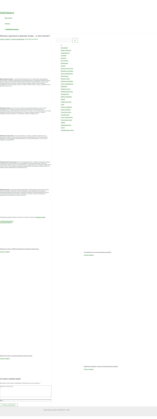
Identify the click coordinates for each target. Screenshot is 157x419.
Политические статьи (67, 91)
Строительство (65, 114)
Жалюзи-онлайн (40, 217)
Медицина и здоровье (67, 71)
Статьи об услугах (66, 112)
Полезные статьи (65, 89)
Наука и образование (67, 73)
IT (61, 45)
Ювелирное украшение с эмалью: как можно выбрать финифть (101, 366)
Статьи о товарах (5, 39)
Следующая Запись (6, 222)
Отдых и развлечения (67, 84)
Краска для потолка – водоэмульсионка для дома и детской (16, 355)
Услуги (63, 127)
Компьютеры (64, 63)
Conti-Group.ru (7, 12)
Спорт (62, 104)
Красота (63, 65)
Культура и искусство (67, 68)
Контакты (7, 23)
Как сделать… (65, 60)
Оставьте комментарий (17, 39)
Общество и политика (67, 81)
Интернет (63, 58)
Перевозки (64, 86)
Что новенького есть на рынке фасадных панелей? (97, 252)
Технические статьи (66, 120)
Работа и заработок (66, 96)
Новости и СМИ (65, 78)
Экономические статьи (67, 130)
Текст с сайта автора (67, 117)
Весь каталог (8, 18)
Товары (63, 122)
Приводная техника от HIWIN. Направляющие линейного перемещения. (19, 249)
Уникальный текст (66, 125)
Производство (65, 94)
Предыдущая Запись (6, 221)
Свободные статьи (66, 102)
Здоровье (63, 55)
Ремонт (63, 99)
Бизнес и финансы (66, 50)
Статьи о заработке (66, 107)
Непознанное (64, 76)
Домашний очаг (65, 53)
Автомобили (64, 48)
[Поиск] (75, 40)
